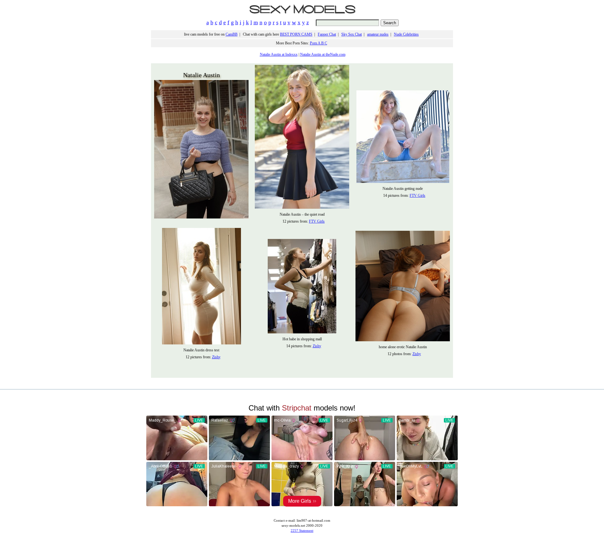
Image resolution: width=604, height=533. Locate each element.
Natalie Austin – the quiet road (302, 214)
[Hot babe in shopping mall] (302, 332)
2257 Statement (302, 530)
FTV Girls (317, 221)
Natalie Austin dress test (201, 350)
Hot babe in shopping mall (302, 339)
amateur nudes (378, 34)
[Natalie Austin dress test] (201, 343)
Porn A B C (318, 43)
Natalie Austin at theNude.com (322, 54)
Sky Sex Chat (351, 34)
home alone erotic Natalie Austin (403, 347)
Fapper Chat (327, 34)
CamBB (232, 34)
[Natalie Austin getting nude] (402, 181)
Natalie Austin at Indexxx (279, 54)
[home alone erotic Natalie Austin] (402, 340)
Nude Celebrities (406, 34)
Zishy (216, 357)
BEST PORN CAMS (296, 34)
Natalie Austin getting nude (403, 188)
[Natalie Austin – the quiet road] (302, 207)
